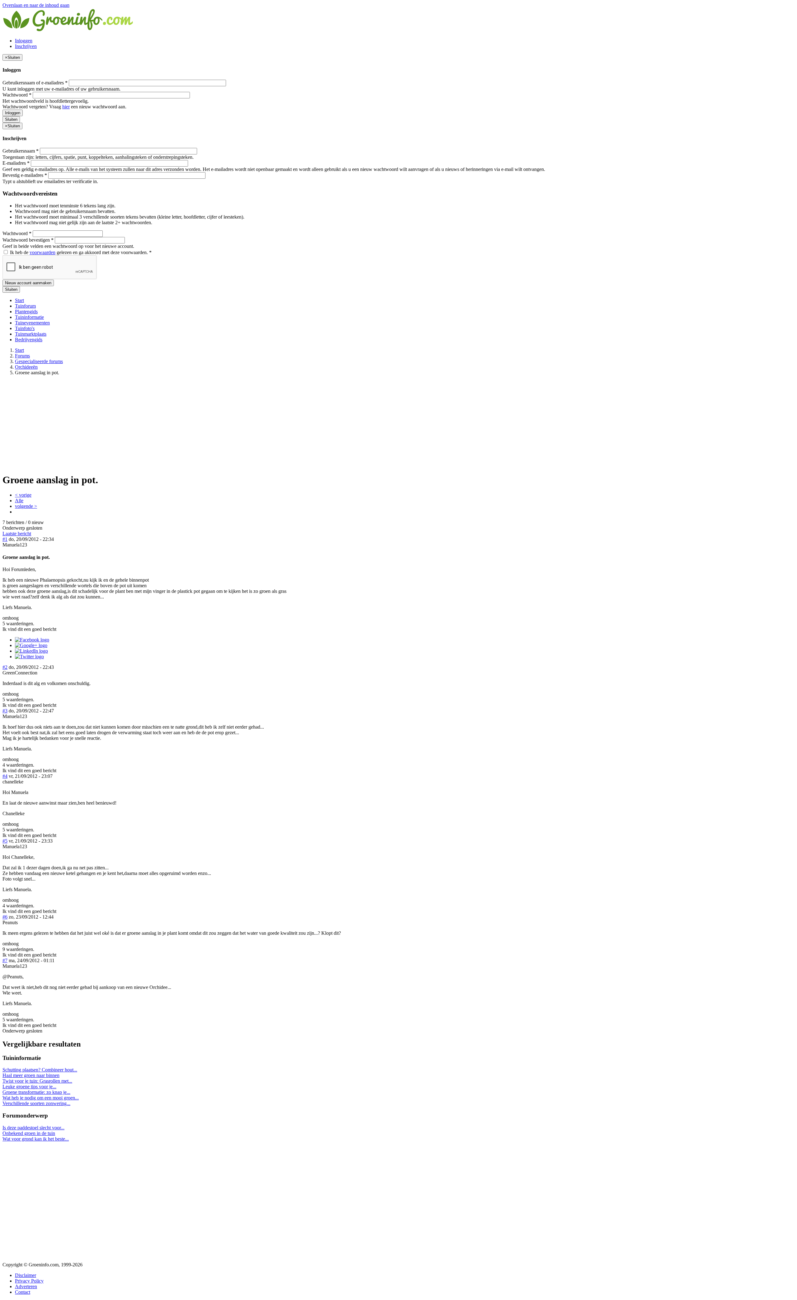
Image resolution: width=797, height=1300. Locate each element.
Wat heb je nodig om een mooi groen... (40, 1097)
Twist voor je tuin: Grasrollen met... (37, 1081)
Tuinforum (25, 306)
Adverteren (26, 1286)
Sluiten (11, 119)
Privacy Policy (29, 1280)
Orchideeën (26, 367)
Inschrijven (26, 46)
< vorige (23, 495)
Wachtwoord (16, 94)
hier (66, 106)
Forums (22, 355)
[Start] (68, 30)
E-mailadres (16, 163)
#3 (4, 710)
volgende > (26, 506)
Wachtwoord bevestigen (28, 240)
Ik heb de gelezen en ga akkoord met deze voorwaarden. (80, 252)
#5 (4, 841)
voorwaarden (42, 252)
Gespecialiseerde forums (39, 361)
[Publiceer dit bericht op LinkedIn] (31, 651)
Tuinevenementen (32, 322)
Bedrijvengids (28, 339)
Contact (22, 1292)
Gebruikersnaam (20, 151)
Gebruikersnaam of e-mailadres (35, 82)
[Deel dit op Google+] (31, 645)
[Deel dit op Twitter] (29, 656)
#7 (4, 960)
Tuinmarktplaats (30, 334)
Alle (19, 500)
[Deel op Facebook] (32, 639)
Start (19, 300)
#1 (4, 539)
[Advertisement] (398, 424)
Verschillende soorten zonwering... (36, 1103)
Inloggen (23, 40)
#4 (4, 776)
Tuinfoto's (25, 328)
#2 (4, 667)
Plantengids (26, 311)
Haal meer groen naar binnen (30, 1075)
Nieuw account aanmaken (28, 283)
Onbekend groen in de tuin (28, 1133)
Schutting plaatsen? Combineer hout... (39, 1069)
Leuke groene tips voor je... (29, 1086)
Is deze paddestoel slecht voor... (33, 1127)
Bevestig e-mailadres (24, 175)
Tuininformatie (29, 317)
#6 (4, 916)
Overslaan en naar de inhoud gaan (35, 5)
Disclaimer (25, 1275)
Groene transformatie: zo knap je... (36, 1092)
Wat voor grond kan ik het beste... (35, 1139)
